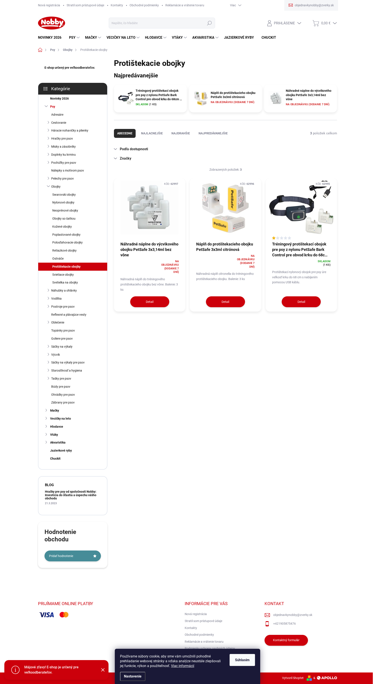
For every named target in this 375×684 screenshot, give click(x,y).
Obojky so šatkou (64, 218)
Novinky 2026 (59, 98)
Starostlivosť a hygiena (66, 370)
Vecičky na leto (60, 418)
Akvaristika (58, 442)
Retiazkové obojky (64, 250)
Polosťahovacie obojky (67, 242)
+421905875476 (284, 623)
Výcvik (55, 354)
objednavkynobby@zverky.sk (292, 615)
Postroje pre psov (63, 306)
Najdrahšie (180, 133)
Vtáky (54, 434)
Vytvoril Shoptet (293, 678)
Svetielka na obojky (65, 282)
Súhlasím (242, 660)
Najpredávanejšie (213, 133)
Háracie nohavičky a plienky (69, 130)
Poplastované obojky (66, 234)
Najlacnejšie (152, 133)
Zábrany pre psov (63, 402)
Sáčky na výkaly (61, 346)
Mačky (54, 410)
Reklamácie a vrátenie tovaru (184, 5)
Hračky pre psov (62, 138)
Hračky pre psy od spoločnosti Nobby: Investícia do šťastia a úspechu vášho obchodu (70, 495)
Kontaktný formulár (286, 640)
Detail (149, 302)
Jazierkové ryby (61, 450)
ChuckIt (55, 458)
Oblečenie (57, 322)
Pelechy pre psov (62, 178)
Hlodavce (56, 426)
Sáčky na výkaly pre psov (68, 362)
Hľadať (209, 23)
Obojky (56, 186)
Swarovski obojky (64, 194)
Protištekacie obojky (66, 266)
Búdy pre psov (60, 386)
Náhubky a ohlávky (64, 290)
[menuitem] (51, 37)
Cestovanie (58, 122)
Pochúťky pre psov (63, 162)
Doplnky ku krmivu (63, 154)
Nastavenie (132, 676)
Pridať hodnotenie (61, 556)
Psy (52, 106)
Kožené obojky (62, 226)
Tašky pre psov (61, 378)
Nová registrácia (49, 5)
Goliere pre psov (62, 338)
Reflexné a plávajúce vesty (68, 314)
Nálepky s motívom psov (67, 170)
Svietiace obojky (63, 274)
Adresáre (57, 114)
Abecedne (124, 133)
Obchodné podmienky (144, 5)
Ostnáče (58, 258)
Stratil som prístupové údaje (85, 5)
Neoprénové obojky (65, 210)
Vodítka (56, 298)
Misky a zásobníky (63, 146)
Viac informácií (182, 666)
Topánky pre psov (63, 330)
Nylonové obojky (63, 202)
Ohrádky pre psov (63, 394)
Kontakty (117, 5)
